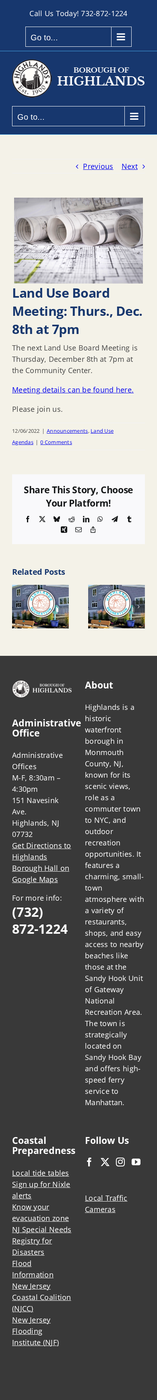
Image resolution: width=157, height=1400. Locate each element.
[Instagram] (120, 1162)
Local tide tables (40, 1173)
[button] (18, 607)
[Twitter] (105, 1162)
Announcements (67, 430)
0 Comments (56, 442)
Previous (98, 166)
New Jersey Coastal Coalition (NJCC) (41, 1297)
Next (130, 166)
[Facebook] (89, 1162)
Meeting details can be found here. (73, 389)
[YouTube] (136, 1162)
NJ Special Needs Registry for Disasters (41, 1241)
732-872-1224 (104, 13)
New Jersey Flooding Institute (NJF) (35, 1331)
